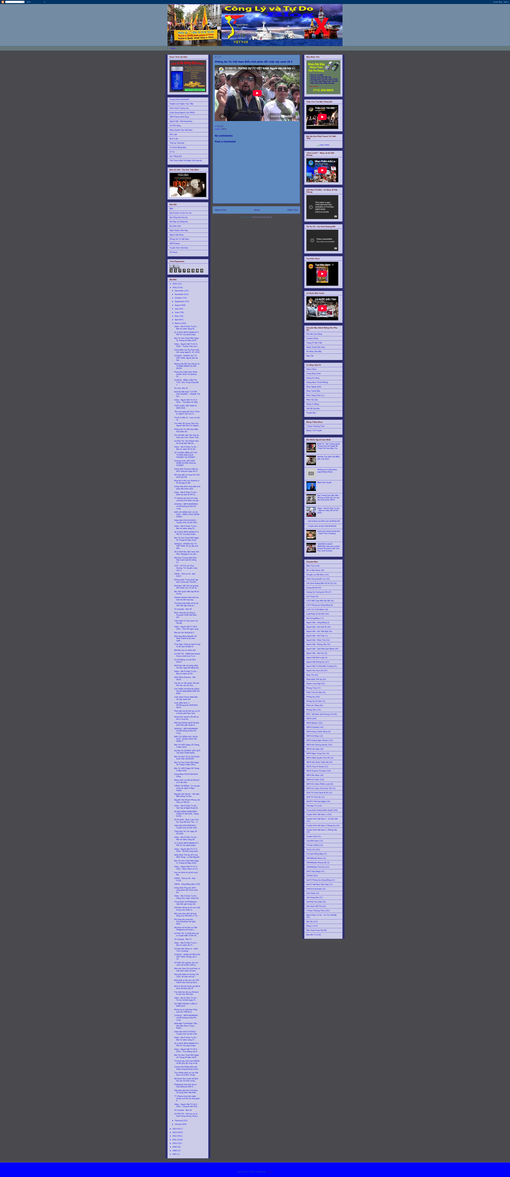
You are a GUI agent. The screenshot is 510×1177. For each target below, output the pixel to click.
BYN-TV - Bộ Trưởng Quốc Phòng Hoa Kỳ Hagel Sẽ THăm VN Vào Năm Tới (328, 446)
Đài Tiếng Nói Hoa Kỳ (179, 217)
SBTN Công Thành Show (317, 731)
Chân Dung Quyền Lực (316, 579)
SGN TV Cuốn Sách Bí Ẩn (317, 793)
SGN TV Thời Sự (313, 797)
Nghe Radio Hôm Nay (179, 230)
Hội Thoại (310, 596)
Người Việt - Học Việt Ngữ (317, 631)
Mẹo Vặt (309, 356)
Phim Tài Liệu (312, 400)
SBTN (223, 129)
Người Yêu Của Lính (315, 670)
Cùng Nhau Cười (313, 373)
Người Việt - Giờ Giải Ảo (316, 627)
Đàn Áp (309, 921)
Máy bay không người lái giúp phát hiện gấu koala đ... (186, 724)
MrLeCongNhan (313, 618)
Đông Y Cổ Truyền (314, 430)
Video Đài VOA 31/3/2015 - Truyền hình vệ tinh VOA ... (186, 521)
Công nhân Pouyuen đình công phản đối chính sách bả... (186, 890)
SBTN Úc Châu (312, 780)
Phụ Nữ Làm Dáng (314, 334)
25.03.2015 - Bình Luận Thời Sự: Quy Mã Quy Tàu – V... (186, 821)
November (179, 294)
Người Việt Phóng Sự (315, 662)
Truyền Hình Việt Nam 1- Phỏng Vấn (321, 830)
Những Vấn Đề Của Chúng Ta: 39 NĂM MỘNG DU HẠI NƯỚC (187, 366)
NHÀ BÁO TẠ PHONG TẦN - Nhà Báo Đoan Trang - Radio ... (186, 1025)
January (178, 1124)
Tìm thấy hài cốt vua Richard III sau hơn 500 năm (186, 993)
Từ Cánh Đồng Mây (178, 147)
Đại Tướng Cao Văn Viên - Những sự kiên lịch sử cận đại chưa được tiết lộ (328, 497)
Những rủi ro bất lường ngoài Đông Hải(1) (327, 470)
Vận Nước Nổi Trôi (314, 906)
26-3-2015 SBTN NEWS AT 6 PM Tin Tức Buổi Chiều (186, 1044)
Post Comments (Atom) (262, 217)
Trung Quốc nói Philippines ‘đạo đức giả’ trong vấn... (185, 903)
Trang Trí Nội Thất (314, 343)
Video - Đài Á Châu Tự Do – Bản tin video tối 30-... (186, 672)
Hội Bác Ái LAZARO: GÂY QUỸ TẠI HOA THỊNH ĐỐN (187, 752)
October (178, 298)
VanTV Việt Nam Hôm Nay (317, 884)
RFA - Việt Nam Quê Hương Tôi (319, 714)
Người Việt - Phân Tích (316, 640)
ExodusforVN (311, 588)
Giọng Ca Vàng (312, 378)
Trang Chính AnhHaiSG (179, 99)
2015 (175, 287)
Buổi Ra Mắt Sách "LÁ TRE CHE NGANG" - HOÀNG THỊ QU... (187, 394)
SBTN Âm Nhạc (313, 775)
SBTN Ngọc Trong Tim (315, 753)
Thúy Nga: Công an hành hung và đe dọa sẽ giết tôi (187, 645)
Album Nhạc (311, 369)
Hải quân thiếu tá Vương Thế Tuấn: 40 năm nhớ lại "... (186, 975)
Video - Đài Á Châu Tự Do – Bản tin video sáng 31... (186, 527)
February (179, 1120)
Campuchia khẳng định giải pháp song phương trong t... (187, 1068)
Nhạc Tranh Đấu (313, 391)
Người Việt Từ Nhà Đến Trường (319, 666)
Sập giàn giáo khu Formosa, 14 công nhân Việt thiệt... (186, 1091)
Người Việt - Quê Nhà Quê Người (320, 649)
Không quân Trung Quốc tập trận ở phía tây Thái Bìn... (186, 581)
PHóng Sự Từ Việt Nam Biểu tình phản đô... (186, 430)
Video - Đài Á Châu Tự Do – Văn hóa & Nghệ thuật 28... (186, 807)
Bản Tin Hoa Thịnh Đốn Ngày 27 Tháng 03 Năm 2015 (186, 862)
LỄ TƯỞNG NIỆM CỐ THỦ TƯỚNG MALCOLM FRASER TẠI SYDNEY (185, 455)
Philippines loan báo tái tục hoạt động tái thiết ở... (185, 1085)
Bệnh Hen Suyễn (324, 482)
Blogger (269, 1172)
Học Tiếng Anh (176, 156)
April (177, 320)
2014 (175, 1129)
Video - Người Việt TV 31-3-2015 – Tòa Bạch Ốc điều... (186, 401)
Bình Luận (174, 139)
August (178, 305)
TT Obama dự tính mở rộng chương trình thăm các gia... (187, 499)
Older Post (292, 210)
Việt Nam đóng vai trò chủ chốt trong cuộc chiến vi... (187, 908)
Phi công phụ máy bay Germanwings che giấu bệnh (185, 921)
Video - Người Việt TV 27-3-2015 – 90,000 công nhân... (186, 850)
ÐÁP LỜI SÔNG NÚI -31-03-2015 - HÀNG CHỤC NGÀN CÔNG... (186, 514)
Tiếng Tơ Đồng (312, 404)
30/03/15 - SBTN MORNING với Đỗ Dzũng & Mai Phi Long (186, 731)
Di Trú (172, 152)
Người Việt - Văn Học (315, 653)
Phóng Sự (310, 697)
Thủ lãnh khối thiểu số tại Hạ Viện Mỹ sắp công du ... (186, 604)
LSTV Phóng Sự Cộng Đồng (318, 605)
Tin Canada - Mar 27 (183, 939)
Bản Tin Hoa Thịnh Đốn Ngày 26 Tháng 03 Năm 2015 (186, 1056)
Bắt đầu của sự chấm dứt (185, 650)
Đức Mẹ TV (311, 935)
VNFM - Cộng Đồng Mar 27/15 (187, 884)
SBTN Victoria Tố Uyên (316, 771)
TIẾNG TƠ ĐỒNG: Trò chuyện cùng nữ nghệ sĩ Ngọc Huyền (187, 788)
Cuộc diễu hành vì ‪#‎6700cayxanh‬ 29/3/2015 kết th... (186, 705)
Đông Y (309, 926)
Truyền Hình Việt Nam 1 (316, 814)
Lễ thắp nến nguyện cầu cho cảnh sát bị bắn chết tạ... (186, 964)
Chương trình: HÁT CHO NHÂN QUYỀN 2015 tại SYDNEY (185, 463)
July (177, 309)
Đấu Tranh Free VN (314, 930)
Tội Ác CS (310, 849)
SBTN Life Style (313, 749)
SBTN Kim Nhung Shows (316, 745)
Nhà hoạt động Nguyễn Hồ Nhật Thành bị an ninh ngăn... (185, 638)
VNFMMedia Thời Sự (315, 867)
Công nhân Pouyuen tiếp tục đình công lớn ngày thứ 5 (186, 470)
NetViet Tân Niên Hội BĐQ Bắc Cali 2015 (328, 458)
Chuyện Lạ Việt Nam (315, 575)
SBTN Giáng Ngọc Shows (317, 740)
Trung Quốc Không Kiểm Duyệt (319, 810)
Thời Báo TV (311, 806)
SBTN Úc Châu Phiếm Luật (317, 784)
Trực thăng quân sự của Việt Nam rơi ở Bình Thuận (186, 1074)
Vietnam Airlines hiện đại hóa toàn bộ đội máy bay (186, 598)
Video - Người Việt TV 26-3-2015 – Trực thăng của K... (186, 1050)
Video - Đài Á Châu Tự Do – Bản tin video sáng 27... (186, 1038)
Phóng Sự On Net (313, 701)
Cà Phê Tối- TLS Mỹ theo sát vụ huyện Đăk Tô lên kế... (186, 934)
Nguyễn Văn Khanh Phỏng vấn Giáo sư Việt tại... (187, 801)
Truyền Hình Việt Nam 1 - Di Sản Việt (322, 819)
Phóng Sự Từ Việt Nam (179, 239)
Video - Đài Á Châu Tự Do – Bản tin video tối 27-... (186, 944)
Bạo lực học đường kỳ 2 (184, 632)
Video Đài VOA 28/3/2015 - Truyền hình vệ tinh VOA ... (186, 826)
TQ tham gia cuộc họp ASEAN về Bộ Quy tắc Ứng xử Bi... (186, 1062)
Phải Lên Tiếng (312, 705)
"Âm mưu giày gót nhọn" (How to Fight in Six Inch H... (187, 412)
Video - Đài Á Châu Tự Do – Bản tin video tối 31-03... (186, 448)
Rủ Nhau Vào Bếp (314, 351)
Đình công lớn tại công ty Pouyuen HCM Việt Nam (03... (185, 615)
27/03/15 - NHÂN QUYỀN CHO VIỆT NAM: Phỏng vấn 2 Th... (187, 956)
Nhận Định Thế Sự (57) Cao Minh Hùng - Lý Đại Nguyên (186, 856)
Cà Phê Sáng (175, 125)
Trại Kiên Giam (312, 841)
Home (173, 48)
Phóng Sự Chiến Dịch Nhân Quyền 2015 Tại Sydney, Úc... (185, 374)
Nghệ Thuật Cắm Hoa (315, 347)
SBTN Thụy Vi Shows (315, 766)
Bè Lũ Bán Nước (313, 570)
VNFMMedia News (314, 858)
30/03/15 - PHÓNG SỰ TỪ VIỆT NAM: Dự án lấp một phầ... (186, 546)
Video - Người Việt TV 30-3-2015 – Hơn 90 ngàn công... (187, 628)
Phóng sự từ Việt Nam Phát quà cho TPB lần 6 (185, 1010)
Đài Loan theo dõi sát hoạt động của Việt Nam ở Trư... (186, 914)
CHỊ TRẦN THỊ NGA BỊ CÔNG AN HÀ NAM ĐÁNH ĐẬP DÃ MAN (186, 691)
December (179, 291)
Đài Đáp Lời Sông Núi (179, 222)
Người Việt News (177, 235)
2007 (175, 1154)
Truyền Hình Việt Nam (179, 248)
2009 (175, 1147)
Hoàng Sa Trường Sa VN (316, 592)
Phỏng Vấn (311, 710)
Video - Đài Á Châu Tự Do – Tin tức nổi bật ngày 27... (186, 999)
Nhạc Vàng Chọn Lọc (315, 395)
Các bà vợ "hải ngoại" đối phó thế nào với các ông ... (186, 684)
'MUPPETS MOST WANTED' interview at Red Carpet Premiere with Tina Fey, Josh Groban (328, 547)
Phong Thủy (311, 688)
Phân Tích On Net (314, 692)
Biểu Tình (310, 566)
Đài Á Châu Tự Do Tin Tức (181, 213)
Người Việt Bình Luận (315, 657)
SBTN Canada (312, 727)
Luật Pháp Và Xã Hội (315, 614)
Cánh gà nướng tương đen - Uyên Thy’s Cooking (328, 532)
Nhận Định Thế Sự (314, 679)
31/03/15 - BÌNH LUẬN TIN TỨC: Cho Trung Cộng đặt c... (186, 382)
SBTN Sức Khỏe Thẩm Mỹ (317, 762)
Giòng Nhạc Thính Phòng (317, 382)
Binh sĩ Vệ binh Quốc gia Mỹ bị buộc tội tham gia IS (187, 987)
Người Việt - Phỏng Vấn (316, 644)
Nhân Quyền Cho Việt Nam (181, 130)
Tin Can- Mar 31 (181, 388)
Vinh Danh (310, 893)
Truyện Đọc (311, 413)
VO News (173, 252)
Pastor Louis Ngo (313, 683)
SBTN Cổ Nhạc (312, 736)
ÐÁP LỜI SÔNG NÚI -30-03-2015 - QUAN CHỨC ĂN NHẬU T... (186, 739)
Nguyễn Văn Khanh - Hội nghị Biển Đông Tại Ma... (186, 795)
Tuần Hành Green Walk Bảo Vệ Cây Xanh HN (186, 698)
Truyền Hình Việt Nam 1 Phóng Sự (320, 825)
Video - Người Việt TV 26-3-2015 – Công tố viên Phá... (186, 1105)
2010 (175, 1143)
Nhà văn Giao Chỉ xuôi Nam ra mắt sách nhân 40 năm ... (187, 969)
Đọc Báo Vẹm (175, 226)
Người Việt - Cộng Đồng (316, 622)
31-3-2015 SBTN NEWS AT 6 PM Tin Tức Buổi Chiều (186, 333)
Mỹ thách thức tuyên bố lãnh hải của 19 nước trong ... (186, 1080)
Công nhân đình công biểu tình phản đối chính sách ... (187, 487)
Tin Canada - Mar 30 (183, 609)
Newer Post (220, 210)
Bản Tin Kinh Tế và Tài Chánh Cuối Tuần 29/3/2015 (186, 757)
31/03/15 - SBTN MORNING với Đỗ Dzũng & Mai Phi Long (186, 506)
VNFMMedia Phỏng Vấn (316, 863)
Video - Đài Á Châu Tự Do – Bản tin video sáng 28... (186, 838)
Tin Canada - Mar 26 (183, 1110)
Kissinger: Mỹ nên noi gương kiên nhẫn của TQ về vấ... (186, 587)
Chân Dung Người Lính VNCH (182, 112)
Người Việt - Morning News (181, 121)
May (177, 316)
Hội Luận (173, 134)
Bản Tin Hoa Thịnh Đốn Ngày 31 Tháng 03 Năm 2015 (186, 339)
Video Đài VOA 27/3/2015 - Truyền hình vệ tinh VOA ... (186, 1033)
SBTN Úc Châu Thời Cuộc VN (319, 788)
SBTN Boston (312, 723)
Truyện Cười (311, 836)
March (178, 323)
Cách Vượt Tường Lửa (179, 108)
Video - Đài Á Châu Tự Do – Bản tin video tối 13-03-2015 (328, 510)
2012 (175, 1136)
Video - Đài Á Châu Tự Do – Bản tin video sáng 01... (186, 327)
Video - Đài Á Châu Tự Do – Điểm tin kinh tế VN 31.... (186, 493)
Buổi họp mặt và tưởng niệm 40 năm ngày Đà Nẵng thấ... (187, 666)
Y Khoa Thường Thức (315, 426)
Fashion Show (312, 338)
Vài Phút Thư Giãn (314, 902)
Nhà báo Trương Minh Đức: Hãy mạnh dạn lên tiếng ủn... (185, 560)
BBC (171, 208)
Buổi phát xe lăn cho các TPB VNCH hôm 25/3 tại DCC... (186, 981)
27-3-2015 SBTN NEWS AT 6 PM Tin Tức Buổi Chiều (186, 844)
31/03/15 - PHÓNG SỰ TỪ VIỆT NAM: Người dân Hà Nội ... (186, 358)
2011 (175, 1140)
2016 (175, 284)
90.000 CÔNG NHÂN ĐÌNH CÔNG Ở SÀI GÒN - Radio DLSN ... (186, 813)
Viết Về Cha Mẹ (313, 408)
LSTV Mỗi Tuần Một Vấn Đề (318, 601)
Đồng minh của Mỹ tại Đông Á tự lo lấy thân (186, 781)
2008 (175, 1150)
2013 (175, 1132)
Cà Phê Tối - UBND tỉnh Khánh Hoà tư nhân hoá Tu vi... (187, 655)
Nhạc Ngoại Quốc (313, 387)
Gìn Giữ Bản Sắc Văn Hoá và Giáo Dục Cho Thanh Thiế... (187, 436)
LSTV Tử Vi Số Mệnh (315, 609)
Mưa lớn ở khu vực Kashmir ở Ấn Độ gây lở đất (186, 481)
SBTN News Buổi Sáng (179, 117)
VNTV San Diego (313, 871)
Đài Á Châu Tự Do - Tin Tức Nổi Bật (321, 915)
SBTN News (175, 243)
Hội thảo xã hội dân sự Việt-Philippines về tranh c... (186, 928)
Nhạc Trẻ (310, 675)
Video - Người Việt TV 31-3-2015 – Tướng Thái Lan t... (186, 345)
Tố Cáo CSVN (312, 845)
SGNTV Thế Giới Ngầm (316, 801)
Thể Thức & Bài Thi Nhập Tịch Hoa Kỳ (186, 160)
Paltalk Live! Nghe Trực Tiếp (181, 104)
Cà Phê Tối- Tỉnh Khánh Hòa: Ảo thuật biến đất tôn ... (186, 442)
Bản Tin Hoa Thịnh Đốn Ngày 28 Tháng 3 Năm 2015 (186, 763)
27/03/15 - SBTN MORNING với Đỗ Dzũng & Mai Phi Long (186, 1017)
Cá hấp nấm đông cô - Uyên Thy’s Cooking (186, 950)
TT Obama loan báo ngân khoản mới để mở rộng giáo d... (187, 1098)
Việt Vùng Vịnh (312, 897)
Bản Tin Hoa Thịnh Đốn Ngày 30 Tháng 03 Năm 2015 (186, 539)
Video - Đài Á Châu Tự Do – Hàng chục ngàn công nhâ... (187, 897)
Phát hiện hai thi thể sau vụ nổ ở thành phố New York (187, 712)
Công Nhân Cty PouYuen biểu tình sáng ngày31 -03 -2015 (187, 351)
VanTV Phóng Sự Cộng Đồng (318, 880)
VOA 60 (309, 876)
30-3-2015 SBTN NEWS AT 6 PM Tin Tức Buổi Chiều (186, 533)
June (177, 312)
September (180, 301)
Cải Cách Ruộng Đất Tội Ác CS (319, 583)
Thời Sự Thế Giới (177, 143)
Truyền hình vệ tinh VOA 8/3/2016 (322, 526)
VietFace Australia (314, 889)
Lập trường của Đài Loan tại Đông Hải (324, 521)
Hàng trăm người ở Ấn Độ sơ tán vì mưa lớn (186, 718)
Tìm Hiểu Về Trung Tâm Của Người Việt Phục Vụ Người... (187, 424)
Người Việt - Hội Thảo (315, 636)
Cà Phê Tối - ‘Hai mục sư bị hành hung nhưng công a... (186, 1115)
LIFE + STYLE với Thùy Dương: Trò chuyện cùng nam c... (185, 568)
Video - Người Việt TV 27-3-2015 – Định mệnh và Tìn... (186, 867)
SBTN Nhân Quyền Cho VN (318, 758)
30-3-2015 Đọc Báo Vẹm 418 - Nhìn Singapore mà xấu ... (187, 553)
